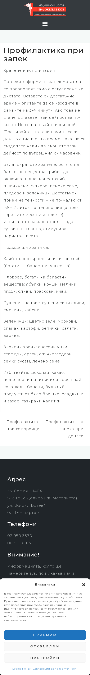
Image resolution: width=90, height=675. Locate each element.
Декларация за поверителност (54, 668)
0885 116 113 (19, 543)
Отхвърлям (45, 646)
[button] (84, 585)
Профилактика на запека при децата (64, 429)
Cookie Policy (21, 668)
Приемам (45, 635)
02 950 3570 (19, 535)
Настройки (45, 658)
